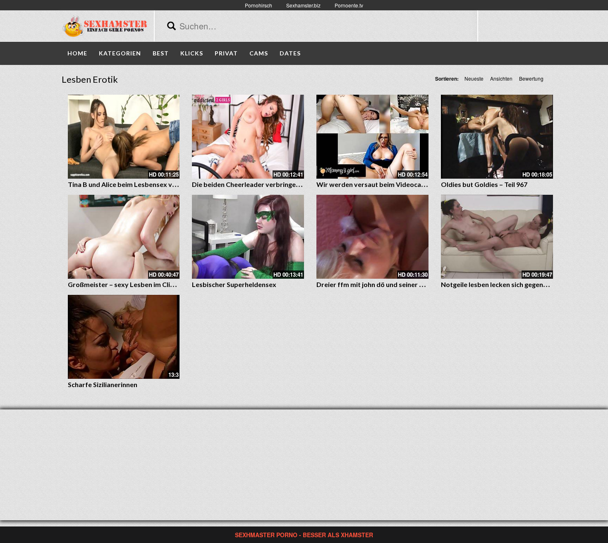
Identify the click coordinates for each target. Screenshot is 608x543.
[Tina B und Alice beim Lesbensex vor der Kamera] (124, 137)
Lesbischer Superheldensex (234, 284)
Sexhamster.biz (303, 5)
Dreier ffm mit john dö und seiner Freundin (381, 284)
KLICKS (191, 53)
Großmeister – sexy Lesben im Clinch (124, 284)
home (77, 53)
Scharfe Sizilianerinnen (102, 384)
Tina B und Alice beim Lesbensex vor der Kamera (142, 184)
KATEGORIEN (120, 53)
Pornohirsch (258, 5)
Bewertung (531, 78)
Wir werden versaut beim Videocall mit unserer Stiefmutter (407, 184)
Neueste (474, 78)
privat (226, 53)
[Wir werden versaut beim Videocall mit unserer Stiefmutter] (372, 137)
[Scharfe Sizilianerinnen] (124, 337)
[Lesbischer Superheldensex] (248, 237)
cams (258, 53)
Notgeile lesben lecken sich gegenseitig (500, 284)
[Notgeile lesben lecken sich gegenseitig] (497, 237)
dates (290, 53)
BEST (161, 53)
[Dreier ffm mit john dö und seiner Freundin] (372, 237)
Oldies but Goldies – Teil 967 (484, 184)
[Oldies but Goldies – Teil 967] (497, 137)
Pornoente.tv (349, 5)
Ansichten (501, 78)
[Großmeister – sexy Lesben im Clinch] (124, 237)
